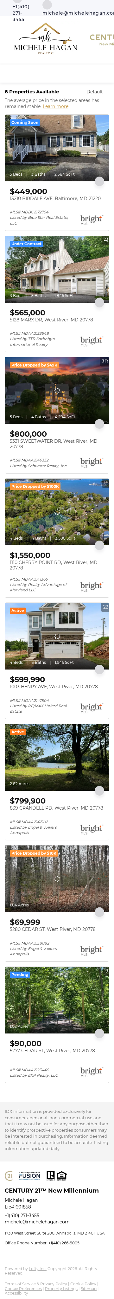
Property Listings (61, 1288)
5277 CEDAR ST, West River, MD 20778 (52, 1050)
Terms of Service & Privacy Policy (36, 1284)
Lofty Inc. (38, 1268)
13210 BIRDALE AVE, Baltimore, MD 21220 (55, 198)
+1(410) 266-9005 (63, 1243)
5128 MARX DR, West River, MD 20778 (51, 320)
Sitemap (89, 1288)
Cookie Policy (83, 1284)
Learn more (55, 107)
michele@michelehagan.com (37, 1222)
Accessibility (16, 1293)
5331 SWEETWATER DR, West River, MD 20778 (54, 444)
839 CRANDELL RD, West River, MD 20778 (56, 808)
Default (94, 92)
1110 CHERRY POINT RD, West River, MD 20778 (54, 565)
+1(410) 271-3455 (22, 1215)
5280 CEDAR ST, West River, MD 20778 (53, 929)
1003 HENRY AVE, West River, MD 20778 (54, 687)
